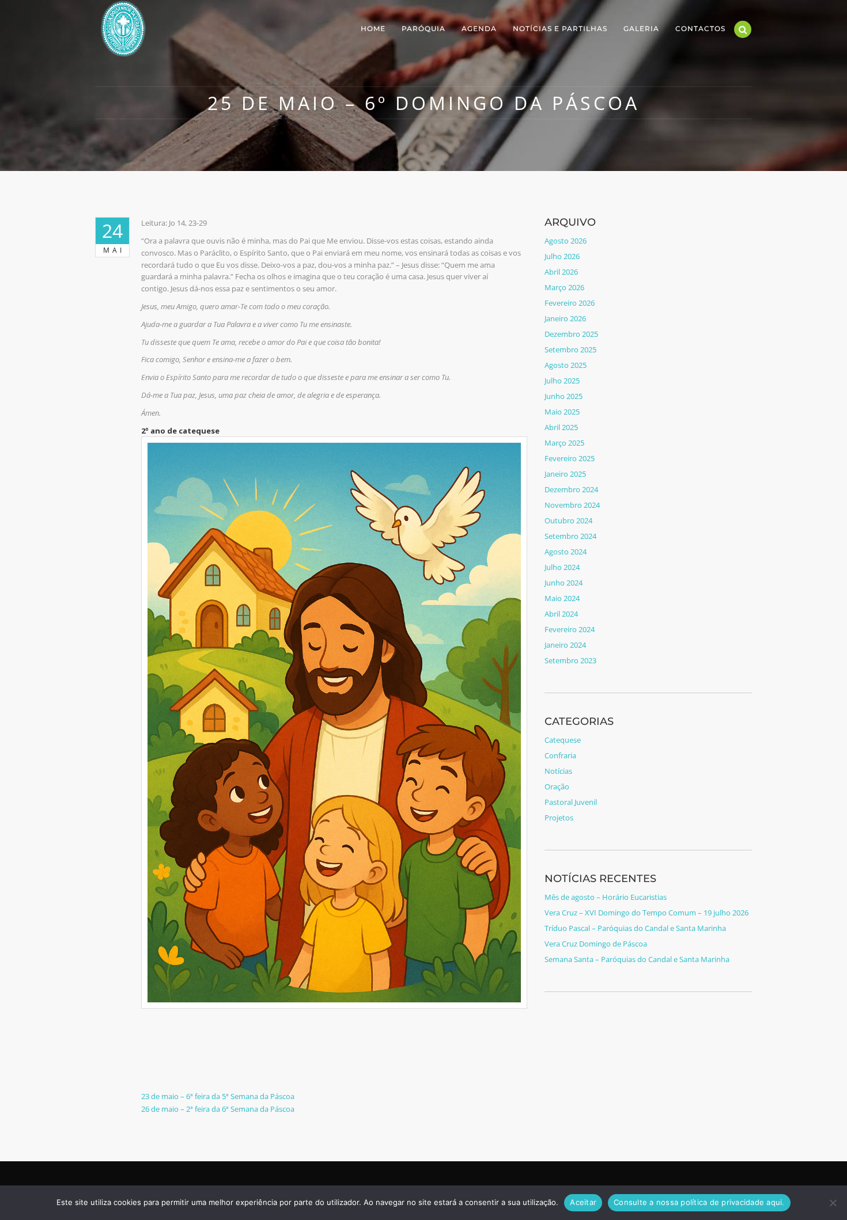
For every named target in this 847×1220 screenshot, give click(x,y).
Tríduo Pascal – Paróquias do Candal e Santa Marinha (635, 928)
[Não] (832, 1202)
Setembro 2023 (570, 660)
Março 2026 (564, 287)
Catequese (562, 740)
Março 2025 (564, 443)
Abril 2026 (561, 272)
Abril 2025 (561, 427)
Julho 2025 (562, 380)
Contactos (700, 28)
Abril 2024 (561, 614)
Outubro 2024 (568, 520)
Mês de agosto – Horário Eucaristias (605, 897)
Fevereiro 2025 (569, 458)
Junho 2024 (563, 582)
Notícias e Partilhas (560, 28)
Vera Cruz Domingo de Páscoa (595, 943)
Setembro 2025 (570, 349)
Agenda (479, 28)
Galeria (641, 28)
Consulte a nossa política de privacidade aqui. (699, 1202)
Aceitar (583, 1202)
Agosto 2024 (565, 551)
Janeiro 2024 (565, 645)
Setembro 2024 (570, 536)
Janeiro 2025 (565, 474)
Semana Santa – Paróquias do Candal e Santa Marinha (636, 959)
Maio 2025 (562, 411)
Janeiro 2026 (565, 318)
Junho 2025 (563, 396)
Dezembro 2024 (571, 489)
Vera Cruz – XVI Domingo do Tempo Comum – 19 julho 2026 (646, 912)
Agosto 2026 (565, 240)
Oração (556, 786)
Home (373, 28)
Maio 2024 (562, 598)
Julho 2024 (562, 567)
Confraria (560, 755)
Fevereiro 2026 (569, 303)
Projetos (558, 817)
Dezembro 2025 (571, 334)
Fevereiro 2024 (569, 629)
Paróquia (423, 28)
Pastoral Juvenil (570, 802)
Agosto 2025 (565, 365)
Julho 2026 (562, 256)
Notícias (558, 771)
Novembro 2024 (572, 505)
